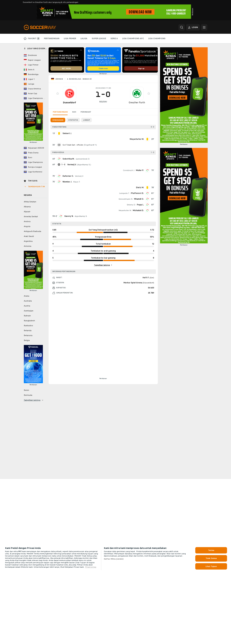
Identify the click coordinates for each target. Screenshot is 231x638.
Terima (211, 550)
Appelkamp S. (84, 164)
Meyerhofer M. (125, 210)
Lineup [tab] (86, 120)
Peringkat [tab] (85, 112)
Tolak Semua (211, 558)
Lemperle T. (124, 193)
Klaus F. (76, 182)
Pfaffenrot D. (137, 193)
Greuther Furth (137, 102)
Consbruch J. (129, 170)
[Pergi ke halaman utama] (45, 27)
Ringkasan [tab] (57, 120)
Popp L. (140, 204)
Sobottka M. (68, 159)
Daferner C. (68, 176)
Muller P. (140, 170)
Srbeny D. (131, 204)
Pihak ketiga (90, 567)
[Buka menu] (204, 27)
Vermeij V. (79, 176)
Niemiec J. (67, 182)
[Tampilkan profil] (69, 93)
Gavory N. (68, 216)
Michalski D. (138, 210)
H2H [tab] (74, 112)
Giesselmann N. (126, 199)
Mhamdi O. (139, 199)
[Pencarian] (181, 27)
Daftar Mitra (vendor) (114, 559)
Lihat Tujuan (211, 566)
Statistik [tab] (73, 120)
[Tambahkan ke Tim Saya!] (57, 93)
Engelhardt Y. (90, 145)
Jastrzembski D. (83, 159)
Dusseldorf (69, 102)
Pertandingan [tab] (60, 112)
